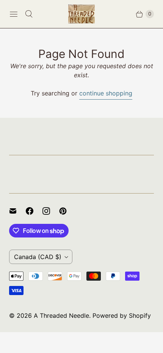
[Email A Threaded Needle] (17, 211)
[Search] (28, 14)
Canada (37, 257)
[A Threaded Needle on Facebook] (34, 211)
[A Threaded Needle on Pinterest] (67, 211)
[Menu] (13, 14)
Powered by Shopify (121, 315)
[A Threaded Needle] (81, 14)
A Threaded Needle (61, 315)
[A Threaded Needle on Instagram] (50, 211)
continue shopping (105, 93)
